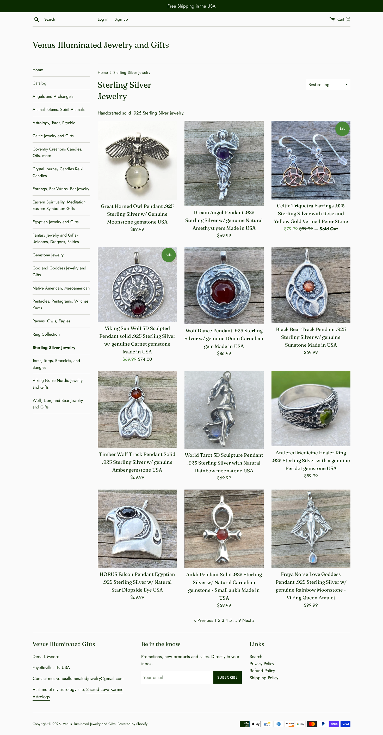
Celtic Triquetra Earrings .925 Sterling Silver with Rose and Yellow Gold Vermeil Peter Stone (311, 213)
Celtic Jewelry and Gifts (53, 136)
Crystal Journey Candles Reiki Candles (58, 172)
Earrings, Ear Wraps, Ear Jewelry (61, 189)
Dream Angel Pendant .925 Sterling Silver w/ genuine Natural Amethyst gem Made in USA (224, 220)
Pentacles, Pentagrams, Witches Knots (60, 304)
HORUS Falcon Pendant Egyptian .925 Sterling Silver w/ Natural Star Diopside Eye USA (137, 582)
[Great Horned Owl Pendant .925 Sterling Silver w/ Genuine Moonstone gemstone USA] (137, 160)
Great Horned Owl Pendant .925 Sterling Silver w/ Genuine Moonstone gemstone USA (137, 214)
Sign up (121, 19)
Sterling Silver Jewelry (54, 348)
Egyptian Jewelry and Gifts (55, 222)
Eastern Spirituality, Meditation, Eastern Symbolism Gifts (60, 205)
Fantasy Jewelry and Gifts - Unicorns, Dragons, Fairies (56, 238)
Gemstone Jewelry (48, 255)
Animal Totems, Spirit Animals (58, 109)
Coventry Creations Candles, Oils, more (57, 152)
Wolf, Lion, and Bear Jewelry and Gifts (58, 403)
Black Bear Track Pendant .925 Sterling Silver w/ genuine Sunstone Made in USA (311, 337)
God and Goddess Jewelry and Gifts (59, 271)
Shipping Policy (264, 677)
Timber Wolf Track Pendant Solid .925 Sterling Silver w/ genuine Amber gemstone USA (137, 462)
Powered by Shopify (132, 723)
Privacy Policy (262, 663)
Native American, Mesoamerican (61, 288)
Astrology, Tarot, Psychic (54, 123)
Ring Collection (46, 334)
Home (38, 70)
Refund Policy (262, 670)
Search (256, 656)
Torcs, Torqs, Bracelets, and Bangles (56, 364)
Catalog (39, 83)
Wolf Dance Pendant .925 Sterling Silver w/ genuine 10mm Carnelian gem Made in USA (223, 338)
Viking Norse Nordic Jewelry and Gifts (58, 383)
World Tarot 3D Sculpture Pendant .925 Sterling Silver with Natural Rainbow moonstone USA (224, 463)
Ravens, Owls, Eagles (51, 321)
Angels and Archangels (53, 96)
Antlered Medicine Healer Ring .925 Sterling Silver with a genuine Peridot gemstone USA (311, 460)
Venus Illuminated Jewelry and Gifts (101, 45)
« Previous (203, 620)
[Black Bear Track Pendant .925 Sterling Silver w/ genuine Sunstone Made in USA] (310, 285)
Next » (248, 620)
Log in (103, 19)
